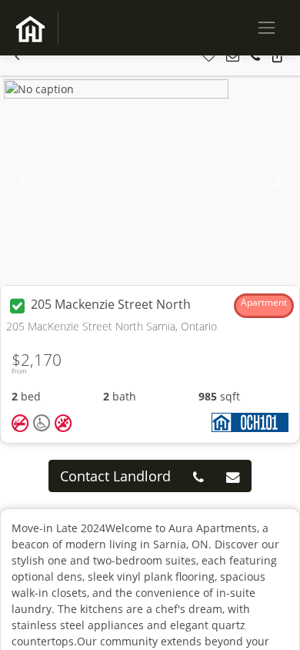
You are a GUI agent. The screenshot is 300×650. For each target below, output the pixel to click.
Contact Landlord (115, 476)
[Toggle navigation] (266, 27)
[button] (17, 57)
